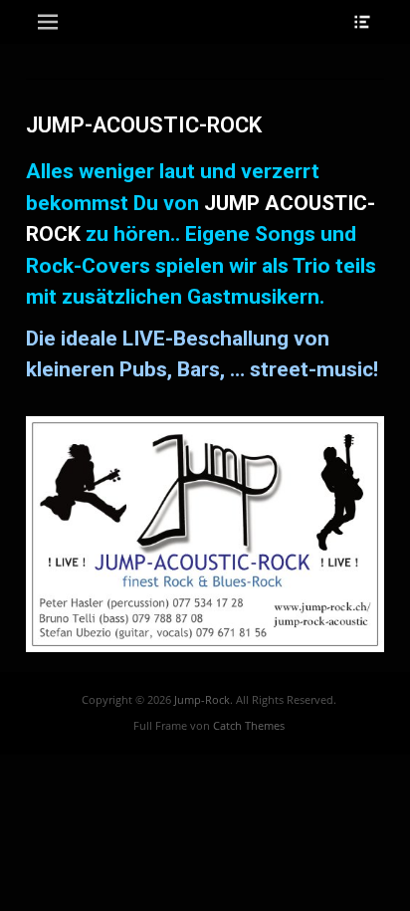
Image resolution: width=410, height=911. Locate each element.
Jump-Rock (202, 699)
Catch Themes (249, 725)
